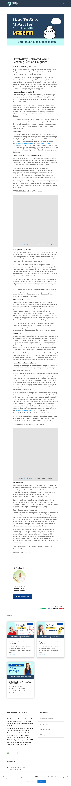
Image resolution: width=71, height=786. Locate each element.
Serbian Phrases (20, 648)
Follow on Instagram (19, 590)
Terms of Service (45, 729)
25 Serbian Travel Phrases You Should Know (20, 683)
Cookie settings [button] (30, 781)
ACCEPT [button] (42, 781)
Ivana (12, 686)
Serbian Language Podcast (24, 143)
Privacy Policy (44, 724)
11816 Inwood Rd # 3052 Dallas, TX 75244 (18, 768)
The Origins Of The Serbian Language (19, 642)
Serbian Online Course (46, 719)
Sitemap (42, 735)
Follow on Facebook (19, 588)
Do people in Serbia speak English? (48, 642)
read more (12, 655)
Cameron (13, 646)
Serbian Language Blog (22, 596)
